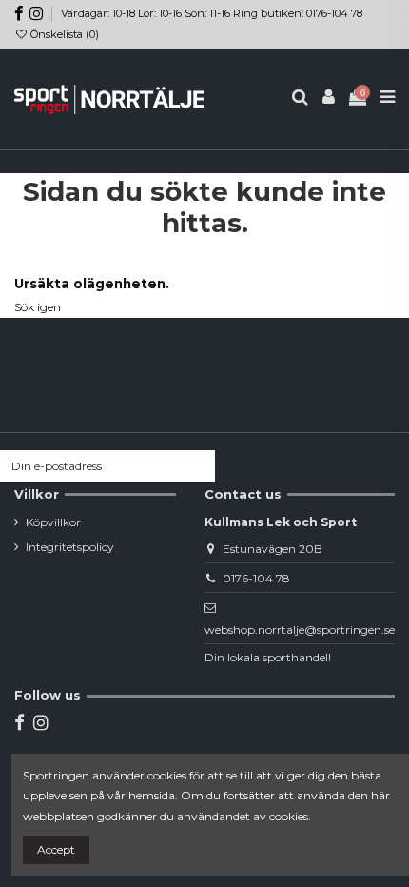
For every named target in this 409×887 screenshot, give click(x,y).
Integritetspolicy (70, 547)
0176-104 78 (256, 578)
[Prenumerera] (198, 465)
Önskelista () (63, 34)
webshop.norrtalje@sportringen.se (299, 629)
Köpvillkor (53, 522)
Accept (56, 849)
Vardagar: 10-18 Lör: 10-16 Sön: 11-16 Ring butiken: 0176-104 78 (211, 13)
